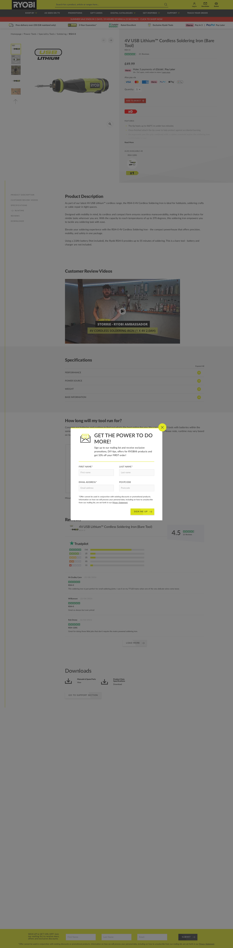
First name (85, 467)
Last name (125, 467)
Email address (87, 482)
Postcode (125, 482)
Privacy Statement (120, 503)
